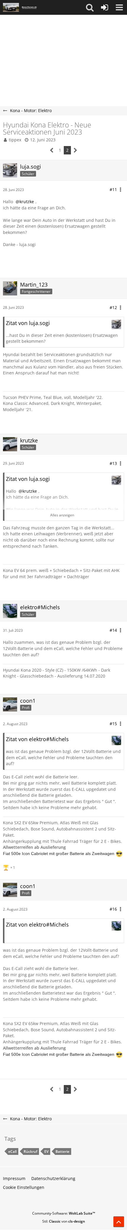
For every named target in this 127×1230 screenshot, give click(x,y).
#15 (113, 723)
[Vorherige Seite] (52, 150)
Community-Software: (63, 1213)
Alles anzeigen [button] (62, 515)
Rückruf (30, 1151)
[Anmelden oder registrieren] (104, 7)
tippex (15, 140)
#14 (113, 630)
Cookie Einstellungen (23, 1187)
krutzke (26, 201)
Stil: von (63, 1221)
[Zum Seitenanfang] (118, 1221)
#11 (113, 189)
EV (46, 1151)
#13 (113, 463)
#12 (113, 307)
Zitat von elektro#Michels (37, 739)
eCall (12, 1151)
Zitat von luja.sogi (28, 323)
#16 (113, 909)
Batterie (62, 1151)
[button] (90, 7)
